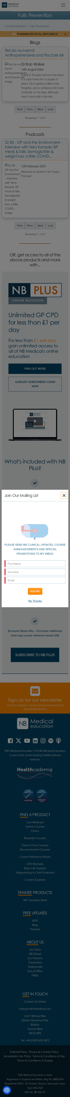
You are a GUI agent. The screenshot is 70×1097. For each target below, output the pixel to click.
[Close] (64, 495)
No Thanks (35, 601)
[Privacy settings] (7, 1090)
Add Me (35, 591)
